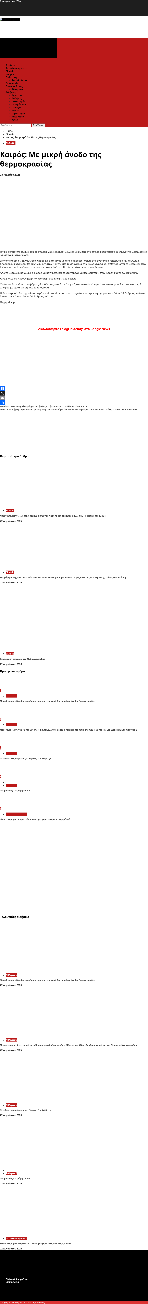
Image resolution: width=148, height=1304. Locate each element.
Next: (68, 409)
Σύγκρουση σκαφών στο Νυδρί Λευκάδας (22, 658)
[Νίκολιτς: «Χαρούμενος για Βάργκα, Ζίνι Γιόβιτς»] (11, 745)
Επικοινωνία (12, 1282)
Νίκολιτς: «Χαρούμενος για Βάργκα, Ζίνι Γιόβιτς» (25, 758)
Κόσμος (10, 74)
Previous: (43, 406)
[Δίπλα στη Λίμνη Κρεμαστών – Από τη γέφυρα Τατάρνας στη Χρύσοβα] (11, 805)
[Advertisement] (74, 431)
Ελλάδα (10, 71)
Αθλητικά (17, 89)
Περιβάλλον (19, 104)
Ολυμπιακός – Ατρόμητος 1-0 (15, 790)
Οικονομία (12, 83)
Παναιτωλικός (14, 86)
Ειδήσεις (11, 92)
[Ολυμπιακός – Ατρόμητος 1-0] (11, 774)
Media (15, 110)
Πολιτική (11, 77)
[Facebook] (74, 388)
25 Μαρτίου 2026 (10, 175)
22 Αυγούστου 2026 (11, 521)
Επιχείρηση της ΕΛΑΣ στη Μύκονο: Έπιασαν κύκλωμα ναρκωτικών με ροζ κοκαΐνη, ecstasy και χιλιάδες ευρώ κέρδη (63, 577)
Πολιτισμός (18, 101)
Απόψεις (17, 98)
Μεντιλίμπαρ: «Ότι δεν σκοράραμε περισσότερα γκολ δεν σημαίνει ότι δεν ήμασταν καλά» (47, 701)
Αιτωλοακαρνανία (16, 68)
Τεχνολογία (18, 113)
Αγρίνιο (10, 65)
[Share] (74, 402)
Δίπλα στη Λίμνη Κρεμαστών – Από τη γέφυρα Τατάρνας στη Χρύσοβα (35, 819)
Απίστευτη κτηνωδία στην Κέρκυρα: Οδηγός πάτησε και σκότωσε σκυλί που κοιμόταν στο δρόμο (53, 515)
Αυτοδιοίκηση (20, 80)
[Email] (74, 398)
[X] (74, 393)
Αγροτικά (17, 95)
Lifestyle (16, 107)
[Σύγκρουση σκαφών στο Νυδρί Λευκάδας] (43, 648)
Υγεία (15, 119)
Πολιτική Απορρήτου (17, 1279)
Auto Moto (18, 116)
